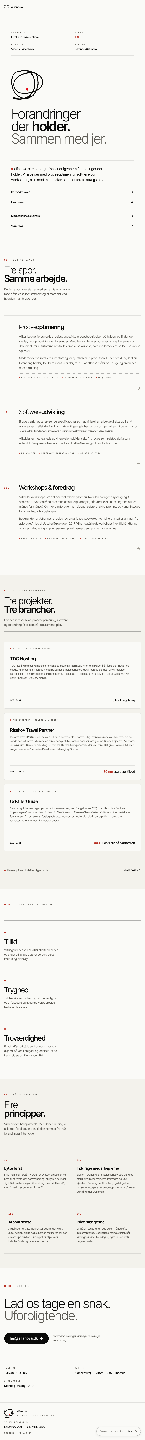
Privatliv (25, 1433)
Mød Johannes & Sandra (72, 216)
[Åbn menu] (137, 7)
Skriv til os (72, 226)
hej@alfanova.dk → (26, 1338)
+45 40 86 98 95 (36, 1426)
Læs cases (72, 202)
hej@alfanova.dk (13, 1426)
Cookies (9, 1433)
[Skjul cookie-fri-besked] (136, 1431)
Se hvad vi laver (72, 192)
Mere (129, 1431)
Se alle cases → (132, 870)
